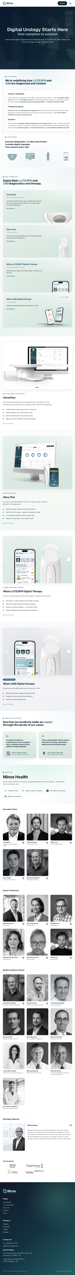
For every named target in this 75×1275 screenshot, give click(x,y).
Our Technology (8, 1205)
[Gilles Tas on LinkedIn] (71, 842)
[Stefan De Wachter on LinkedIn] (23, 1003)
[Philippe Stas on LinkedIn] (71, 924)
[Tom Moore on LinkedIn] (23, 842)
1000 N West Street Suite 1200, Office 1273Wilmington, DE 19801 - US (17, 1254)
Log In (5, 1213)
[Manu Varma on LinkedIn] (71, 1125)
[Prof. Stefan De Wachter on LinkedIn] (47, 878)
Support (5, 1210)
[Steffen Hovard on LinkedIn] (23, 924)
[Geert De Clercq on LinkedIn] (47, 958)
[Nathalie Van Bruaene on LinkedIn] (23, 958)
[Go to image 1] (37, 387)
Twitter (5, 1229)
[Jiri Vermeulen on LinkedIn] (47, 842)
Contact (62, 3)
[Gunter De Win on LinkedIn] (47, 1003)
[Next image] (69, 366)
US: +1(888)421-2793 (10, 1243)
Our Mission (7, 1202)
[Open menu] (70, 3)
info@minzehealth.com (10, 1246)
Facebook (6, 1227)
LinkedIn (6, 1224)
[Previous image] (6, 366)
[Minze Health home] (8, 3)
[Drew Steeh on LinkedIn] (23, 878)
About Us (6, 1208)
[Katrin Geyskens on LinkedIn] (47, 924)
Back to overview (8, 423)
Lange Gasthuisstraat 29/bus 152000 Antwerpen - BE (14, 1260)
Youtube (5, 1232)
